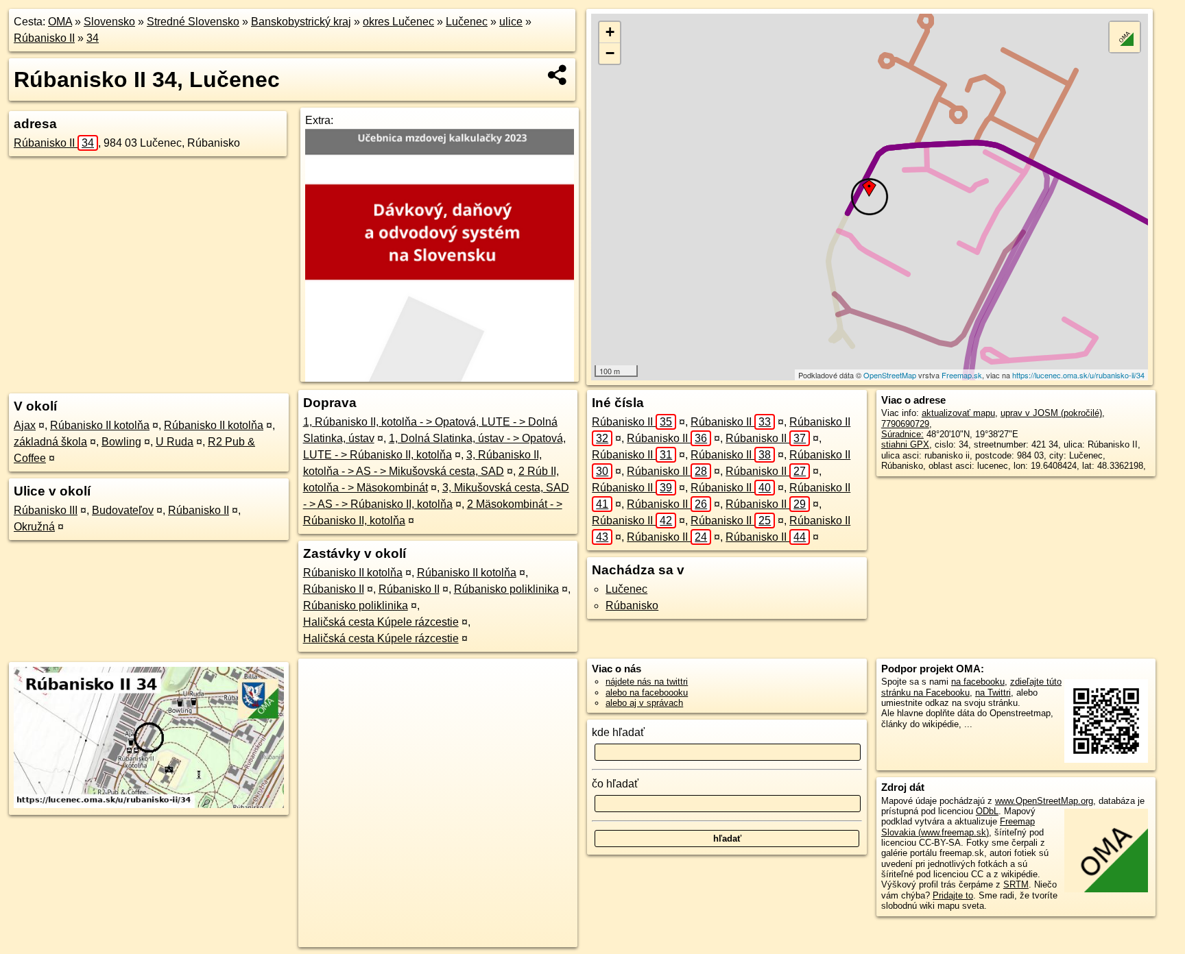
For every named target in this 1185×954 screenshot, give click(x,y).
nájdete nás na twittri (647, 681)
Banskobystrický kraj (301, 21)
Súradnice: (902, 434)
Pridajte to (953, 895)
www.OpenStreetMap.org (1044, 801)
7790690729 (905, 424)
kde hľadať (618, 732)
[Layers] (1125, 37)
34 (92, 38)
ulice (511, 21)
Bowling (121, 442)
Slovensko (109, 21)
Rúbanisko (632, 605)
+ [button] (610, 31)
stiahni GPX (905, 444)
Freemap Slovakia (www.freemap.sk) (958, 826)
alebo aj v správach (644, 703)
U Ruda (174, 442)
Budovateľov (123, 510)
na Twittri (993, 692)
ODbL (987, 811)
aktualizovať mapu (958, 413)
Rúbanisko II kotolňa (99, 425)
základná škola (50, 442)
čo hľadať (615, 784)
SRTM (1016, 884)
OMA (60, 21)
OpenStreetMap (889, 374)
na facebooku (978, 681)
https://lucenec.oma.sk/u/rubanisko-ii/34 (1078, 374)
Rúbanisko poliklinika (506, 589)
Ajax (25, 425)
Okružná (34, 527)
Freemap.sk (962, 374)
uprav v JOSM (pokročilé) (1051, 413)
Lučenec (467, 21)
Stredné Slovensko (193, 21)
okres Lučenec (398, 21)
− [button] (610, 53)
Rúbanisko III (45, 510)
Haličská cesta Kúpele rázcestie (381, 622)
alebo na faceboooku (647, 692)
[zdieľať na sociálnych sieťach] (558, 75)
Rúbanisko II (44, 38)
